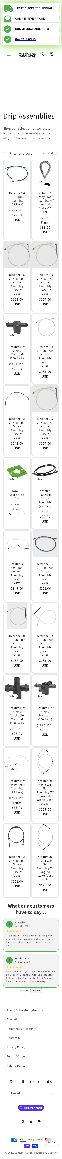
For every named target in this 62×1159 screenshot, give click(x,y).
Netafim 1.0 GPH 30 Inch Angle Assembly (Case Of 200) (45, 284)
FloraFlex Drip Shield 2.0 (17, 494)
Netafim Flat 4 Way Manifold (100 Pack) (45, 713)
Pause (36, 990)
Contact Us (14, 1038)
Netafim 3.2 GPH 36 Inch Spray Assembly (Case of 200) (17, 428)
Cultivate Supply (24, 1152)
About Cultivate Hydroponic (25, 1010)
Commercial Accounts (21, 1029)
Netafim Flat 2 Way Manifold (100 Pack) (17, 352)
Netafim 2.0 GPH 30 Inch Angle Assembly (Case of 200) (17, 645)
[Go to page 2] (24, 990)
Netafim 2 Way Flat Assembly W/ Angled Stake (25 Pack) (45, 202)
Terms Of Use (16, 1056)
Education (14, 1019)
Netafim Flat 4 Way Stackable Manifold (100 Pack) (17, 715)
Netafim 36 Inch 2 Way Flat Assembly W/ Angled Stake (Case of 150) (45, 792)
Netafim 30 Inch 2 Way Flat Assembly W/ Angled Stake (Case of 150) (45, 868)
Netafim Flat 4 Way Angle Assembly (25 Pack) (17, 786)
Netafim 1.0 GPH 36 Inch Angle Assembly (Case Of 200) (45, 356)
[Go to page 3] (27, 990)
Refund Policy (16, 1065)
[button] (8, 54)
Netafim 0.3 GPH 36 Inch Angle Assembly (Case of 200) (45, 645)
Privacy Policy (16, 1047)
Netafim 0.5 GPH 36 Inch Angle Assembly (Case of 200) (17, 284)
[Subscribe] (50, 1093)
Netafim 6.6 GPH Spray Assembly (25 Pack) (17, 198)
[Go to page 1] (21, 990)
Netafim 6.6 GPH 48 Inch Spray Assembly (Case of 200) (45, 573)
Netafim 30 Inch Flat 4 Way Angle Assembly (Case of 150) (16, 573)
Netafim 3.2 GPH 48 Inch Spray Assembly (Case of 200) (17, 866)
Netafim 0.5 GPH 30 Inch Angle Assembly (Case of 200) (45, 428)
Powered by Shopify (45, 1152)
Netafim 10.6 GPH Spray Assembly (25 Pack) (45, 498)
